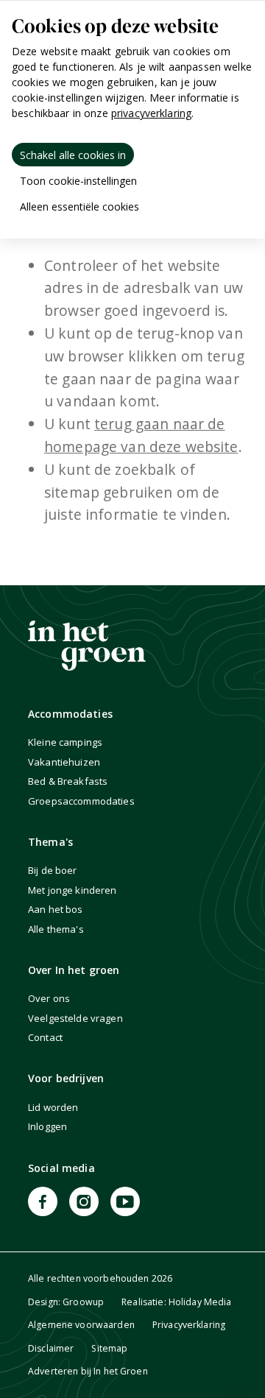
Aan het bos (55, 909)
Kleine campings (65, 742)
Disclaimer (51, 1348)
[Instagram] (84, 1201)
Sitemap (109, 1348)
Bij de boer (52, 870)
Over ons (49, 998)
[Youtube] (125, 1201)
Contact (45, 1037)
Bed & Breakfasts (67, 781)
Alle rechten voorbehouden (100, 1278)
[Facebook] (42, 1201)
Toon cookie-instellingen (78, 181)
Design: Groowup (66, 1302)
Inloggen (47, 1126)
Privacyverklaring (188, 1324)
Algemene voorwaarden (81, 1324)
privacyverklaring (151, 113)
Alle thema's (56, 929)
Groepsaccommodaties (81, 801)
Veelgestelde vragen (75, 1018)
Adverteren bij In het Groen (88, 1371)
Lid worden (53, 1107)
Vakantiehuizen (64, 762)
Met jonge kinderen (72, 890)
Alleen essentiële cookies (79, 206)
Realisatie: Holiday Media (176, 1302)
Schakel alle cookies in (73, 155)
